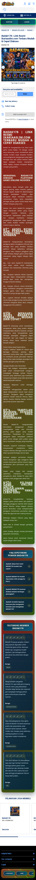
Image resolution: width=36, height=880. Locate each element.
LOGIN (26, 22)
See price (5, 829)
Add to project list (19, 114)
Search (4, 9)
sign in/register (23, 119)
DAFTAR (9, 22)
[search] (18, 9)
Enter (25, 94)
